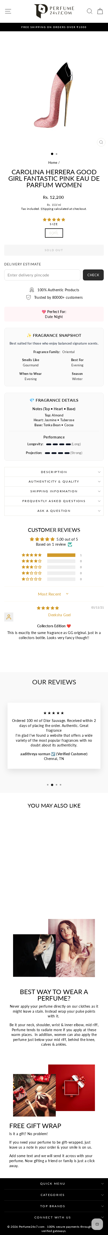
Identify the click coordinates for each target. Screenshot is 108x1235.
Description (54, 472)
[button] (54, 219)
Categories (53, 1195)
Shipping (47, 209)
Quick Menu (53, 1183)
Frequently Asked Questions (54, 501)
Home (52, 163)
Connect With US (52, 1217)
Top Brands (52, 1206)
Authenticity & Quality (54, 481)
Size (54, 224)
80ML (54, 233)
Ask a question (54, 511)
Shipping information (54, 491)
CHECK (93, 275)
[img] (48, 608)
